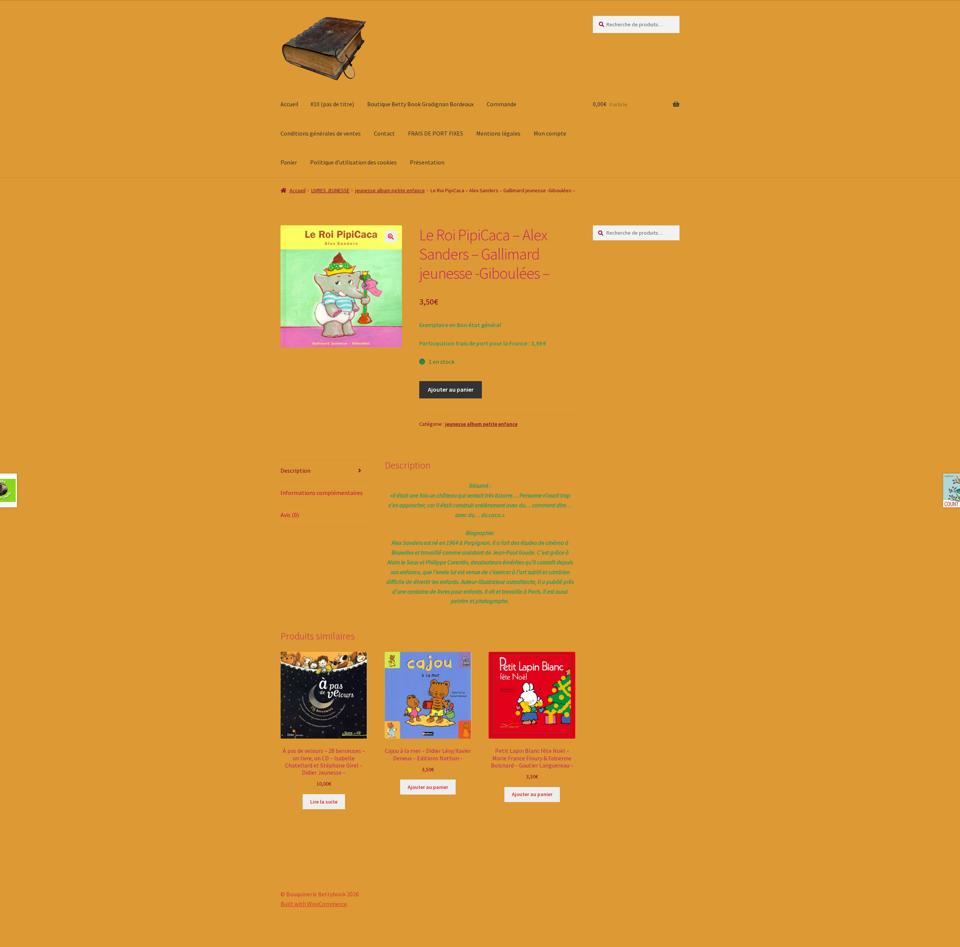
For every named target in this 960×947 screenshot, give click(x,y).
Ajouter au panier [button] (428, 787)
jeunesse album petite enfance (390, 190)
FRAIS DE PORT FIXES (435, 133)
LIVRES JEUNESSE (330, 190)
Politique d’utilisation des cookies (353, 162)
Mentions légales (498, 133)
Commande (501, 104)
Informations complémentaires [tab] (321, 492)
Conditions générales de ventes (320, 133)
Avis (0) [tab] (289, 515)
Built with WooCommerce (313, 904)
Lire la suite (324, 801)
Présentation (427, 162)
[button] (391, 237)
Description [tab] (295, 470)
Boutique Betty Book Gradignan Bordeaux (420, 104)
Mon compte (550, 133)
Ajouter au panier (451, 389)
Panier (288, 162)
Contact (384, 133)
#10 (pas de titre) (332, 104)
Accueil (289, 104)
